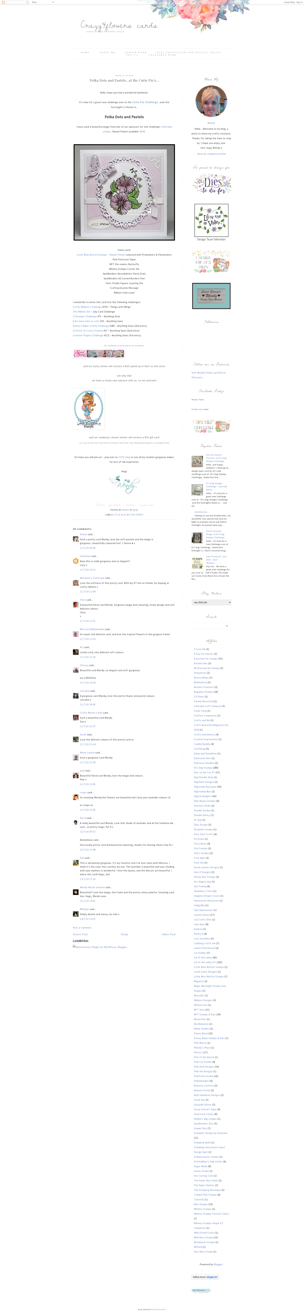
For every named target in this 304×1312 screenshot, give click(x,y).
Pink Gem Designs (204, 1066)
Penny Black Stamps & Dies (209, 1038)
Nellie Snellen (201, 1028)
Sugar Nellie (201, 1166)
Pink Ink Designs (203, 1071)
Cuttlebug (200, 748)
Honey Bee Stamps (204, 876)
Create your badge (200, 409)
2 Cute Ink (200, 649)
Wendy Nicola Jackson (92, 887)
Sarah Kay (199, 1099)
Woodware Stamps (204, 1242)
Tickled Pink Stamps (205, 1194)
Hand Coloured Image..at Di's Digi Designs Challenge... (216, 534)
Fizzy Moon (200, 843)
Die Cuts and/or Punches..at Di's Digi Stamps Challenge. (216, 458)
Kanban (198, 929)
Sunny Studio (201, 1171)
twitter (130, 504)
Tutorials (199, 1199)
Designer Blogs (159, 1310)
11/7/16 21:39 (88, 762)
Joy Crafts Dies (203, 919)
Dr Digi (198, 819)
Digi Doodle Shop (203, 777)
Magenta (199, 981)
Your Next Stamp (203, 1251)
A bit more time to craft (86, 321)
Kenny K (198, 933)
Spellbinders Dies (204, 1123)
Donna (83, 534)
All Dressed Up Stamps (207, 668)
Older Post (169, 934)
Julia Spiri (199, 924)
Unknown (85, 556)
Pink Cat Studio (203, 1061)
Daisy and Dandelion (205, 753)
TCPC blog (124, 457)
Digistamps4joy (202, 791)
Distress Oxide (202, 805)
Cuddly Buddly (202, 744)
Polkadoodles (201, 1080)
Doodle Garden (202, 810)
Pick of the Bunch (204, 1057)
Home (85, 52)
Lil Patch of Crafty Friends (88, 330)
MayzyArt (199, 995)
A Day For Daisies (204, 653)
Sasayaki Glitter (203, 1104)
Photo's (198, 1052)
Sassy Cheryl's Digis (205, 1109)
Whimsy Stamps (203, 1208)
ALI (82, 647)
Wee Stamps (201, 1204)
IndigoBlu (199, 905)
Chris (83, 599)
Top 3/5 (132, 55)
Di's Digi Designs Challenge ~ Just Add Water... (216, 486)
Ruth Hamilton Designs (207, 1095)
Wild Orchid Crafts (204, 1232)
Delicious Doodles (204, 762)
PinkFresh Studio (203, 1076)
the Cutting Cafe (203, 1175)
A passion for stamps (206, 658)
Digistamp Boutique (205, 786)
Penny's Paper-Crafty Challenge (91, 325)
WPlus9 (198, 1246)
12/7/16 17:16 (88, 879)
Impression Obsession (206, 900)
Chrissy (84, 665)
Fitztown (199, 838)
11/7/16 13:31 (88, 620)
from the (199, 862)
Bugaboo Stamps (203, 691)
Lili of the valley (203, 957)
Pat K (83, 818)
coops (83, 792)
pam (82, 770)
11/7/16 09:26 (88, 547)
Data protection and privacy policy (189, 52)
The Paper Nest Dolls (206, 1180)
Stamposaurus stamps (206, 1156)
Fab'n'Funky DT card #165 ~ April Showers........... (216, 559)
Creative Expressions (206, 739)
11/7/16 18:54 (88, 682)
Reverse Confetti (204, 1085)
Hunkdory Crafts (203, 891)
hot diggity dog (202, 881)
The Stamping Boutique (207, 1189)
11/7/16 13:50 (88, 639)
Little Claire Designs (205, 971)
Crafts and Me (202, 720)
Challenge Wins (162, 55)
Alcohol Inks (201, 663)
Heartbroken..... (202, 512)
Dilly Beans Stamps (205, 800)
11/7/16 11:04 (88, 591)
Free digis (199, 857)
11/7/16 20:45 (88, 704)
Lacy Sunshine (202, 938)
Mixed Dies (200, 1019)
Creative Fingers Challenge (88, 335)
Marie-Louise (87, 752)
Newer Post (80, 934)
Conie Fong (200, 710)
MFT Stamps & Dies (205, 1014)
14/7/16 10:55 (88, 918)
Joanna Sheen (202, 914)
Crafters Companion (205, 715)
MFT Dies (199, 1009)
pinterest (146, 504)
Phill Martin (200, 1042)
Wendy (211, 122)
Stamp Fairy (200, 1128)
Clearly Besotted (203, 701)
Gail (82, 857)
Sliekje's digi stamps (205, 1118)
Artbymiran (200, 672)
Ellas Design (201, 824)
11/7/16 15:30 (88, 657)
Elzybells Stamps (203, 829)
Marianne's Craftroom (92, 577)
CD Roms (199, 696)
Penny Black (201, 1033)
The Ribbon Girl (82, 311)
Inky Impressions (203, 910)
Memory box (201, 1004)
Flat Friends (201, 848)
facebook (115, 504)
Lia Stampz (200, 952)
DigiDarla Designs (204, 781)
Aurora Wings (201, 677)
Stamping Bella (202, 1142)
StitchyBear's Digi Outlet (208, 1161)
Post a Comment (82, 927)
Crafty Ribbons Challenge (87, 306)
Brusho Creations (204, 687)
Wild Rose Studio (203, 1237)
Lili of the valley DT (205, 962)
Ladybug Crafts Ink (205, 943)
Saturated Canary (204, 1114)
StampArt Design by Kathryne (211, 1133)
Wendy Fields (198, 400)
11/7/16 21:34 (88, 744)
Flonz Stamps (201, 853)
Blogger (218, 1264)
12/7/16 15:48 (88, 849)
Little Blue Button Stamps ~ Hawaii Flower (101, 254)
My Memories (201, 1023)
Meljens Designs (203, 1000)
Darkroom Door (202, 758)
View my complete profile (211, 153)
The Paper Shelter (204, 1185)
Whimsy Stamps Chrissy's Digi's (211, 1213)
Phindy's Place (202, 1047)
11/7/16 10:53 (88, 569)
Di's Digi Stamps (203, 767)
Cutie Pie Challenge (145, 102)
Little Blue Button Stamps (128, 514)
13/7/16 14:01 (88, 900)
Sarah (83, 734)
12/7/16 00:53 (88, 831)
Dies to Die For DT (204, 772)
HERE (142, 131)
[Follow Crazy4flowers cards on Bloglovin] (205, 1278)
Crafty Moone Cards (91, 712)
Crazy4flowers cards (119, 24)
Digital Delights (203, 796)
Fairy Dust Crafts (203, 834)
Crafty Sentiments (204, 734)
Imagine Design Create (207, 895)
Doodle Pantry (202, 815)
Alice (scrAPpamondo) (92, 629)
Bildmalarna (200, 682)
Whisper (84, 909)
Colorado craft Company (207, 706)
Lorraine (84, 690)
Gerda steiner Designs (206, 867)
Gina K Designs (202, 872)
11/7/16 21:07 (88, 726)
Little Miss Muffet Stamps (209, 976)
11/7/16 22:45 (88, 784)
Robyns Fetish (202, 1090)
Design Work (136, 52)
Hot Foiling (200, 886)
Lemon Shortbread (204, 948)
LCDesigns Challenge (85, 316)
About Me (107, 52)
